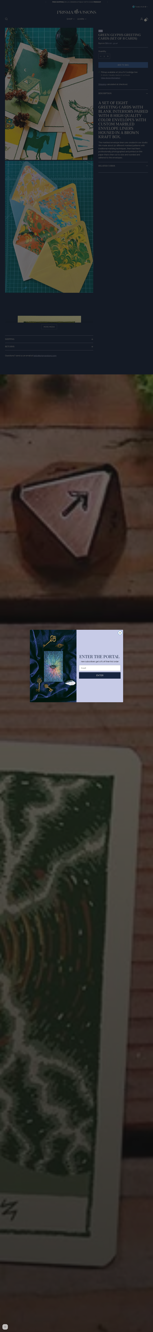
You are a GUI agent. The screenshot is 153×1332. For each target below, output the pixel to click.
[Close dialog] (120, 633)
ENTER (99, 675)
